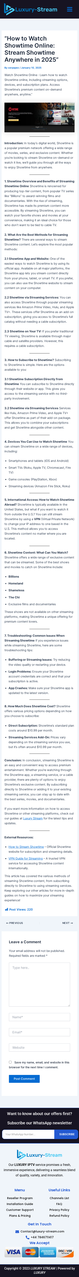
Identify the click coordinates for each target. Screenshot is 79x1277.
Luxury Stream (33, 818)
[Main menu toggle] (69, 9)
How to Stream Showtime (26, 847)
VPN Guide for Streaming (26, 858)
